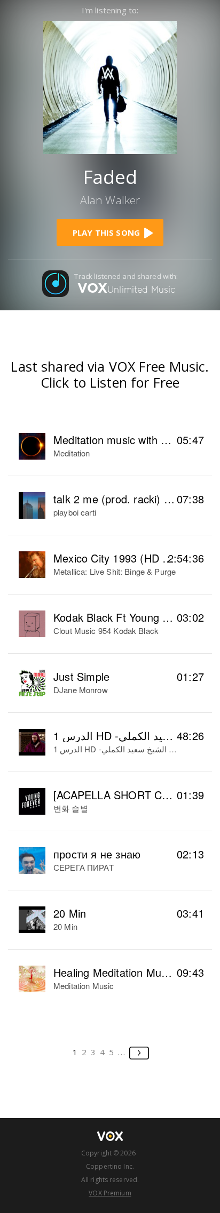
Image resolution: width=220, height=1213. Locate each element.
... (122, 1052)
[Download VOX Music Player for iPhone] (110, 86)
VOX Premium (110, 1193)
